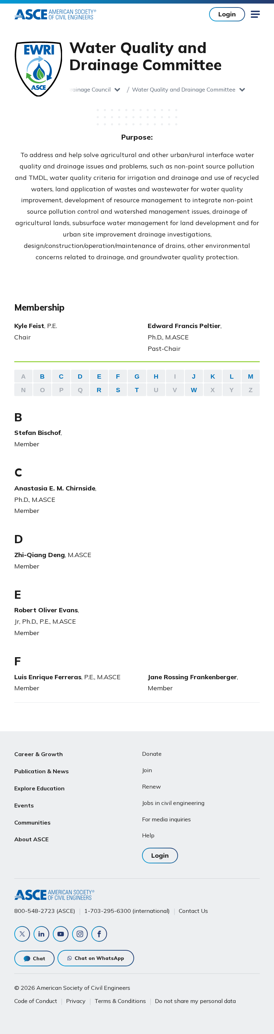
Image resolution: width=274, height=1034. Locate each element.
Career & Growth (38, 754)
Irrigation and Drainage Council (70, 89)
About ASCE (31, 839)
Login (227, 14)
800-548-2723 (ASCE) (44, 910)
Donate (152, 753)
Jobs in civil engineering (173, 802)
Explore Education (39, 788)
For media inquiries (166, 819)
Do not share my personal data (195, 1000)
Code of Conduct (35, 1000)
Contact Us (193, 910)
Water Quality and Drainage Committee (183, 89)
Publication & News (41, 771)
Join (147, 770)
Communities (32, 822)
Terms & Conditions (120, 1000)
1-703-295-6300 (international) (127, 910)
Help (148, 835)
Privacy (76, 1000)
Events (24, 805)
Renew (151, 786)
